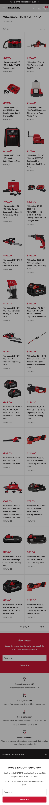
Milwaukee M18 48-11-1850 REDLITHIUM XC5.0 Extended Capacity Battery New (36, 312)
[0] (44, 8)
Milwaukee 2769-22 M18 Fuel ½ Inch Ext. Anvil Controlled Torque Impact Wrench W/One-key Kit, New (12, 511)
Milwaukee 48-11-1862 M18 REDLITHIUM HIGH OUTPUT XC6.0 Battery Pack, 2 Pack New (12, 413)
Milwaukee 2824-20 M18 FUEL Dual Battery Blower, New (11, 461)
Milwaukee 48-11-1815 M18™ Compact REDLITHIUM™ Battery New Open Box (36, 511)
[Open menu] (4, 8)
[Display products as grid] (41, 29)
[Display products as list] (45, 29)
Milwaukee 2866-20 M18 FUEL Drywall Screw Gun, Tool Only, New (36, 264)
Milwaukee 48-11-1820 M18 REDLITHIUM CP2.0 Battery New (36, 559)
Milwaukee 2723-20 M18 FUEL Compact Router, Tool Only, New (11, 312)
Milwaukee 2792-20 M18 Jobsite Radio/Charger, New (11, 158)
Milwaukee (7, 72)
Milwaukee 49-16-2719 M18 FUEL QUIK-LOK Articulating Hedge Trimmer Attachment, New (36, 362)
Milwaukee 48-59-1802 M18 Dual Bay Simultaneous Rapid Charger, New (11, 111)
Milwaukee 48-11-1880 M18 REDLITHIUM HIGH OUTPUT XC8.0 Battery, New (12, 609)
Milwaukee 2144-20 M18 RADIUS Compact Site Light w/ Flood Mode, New (36, 111)
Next (41, 627)
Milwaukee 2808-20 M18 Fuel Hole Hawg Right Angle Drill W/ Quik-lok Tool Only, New (36, 413)
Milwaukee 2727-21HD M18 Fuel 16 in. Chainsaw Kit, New (12, 263)
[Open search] (34, 8)
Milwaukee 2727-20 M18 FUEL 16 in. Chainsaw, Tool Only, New (12, 360)
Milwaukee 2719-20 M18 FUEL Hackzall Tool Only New (35, 65)
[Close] (45, 763)
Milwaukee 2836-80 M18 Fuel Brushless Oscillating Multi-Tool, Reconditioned (36, 609)
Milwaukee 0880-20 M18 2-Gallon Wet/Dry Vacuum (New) (12, 65)
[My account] (39, 8)
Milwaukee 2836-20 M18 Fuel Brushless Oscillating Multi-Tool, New (36, 462)
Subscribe (24, 799)
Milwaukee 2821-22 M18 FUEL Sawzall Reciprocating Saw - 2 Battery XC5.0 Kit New (12, 212)
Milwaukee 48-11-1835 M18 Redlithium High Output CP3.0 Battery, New (12, 560)
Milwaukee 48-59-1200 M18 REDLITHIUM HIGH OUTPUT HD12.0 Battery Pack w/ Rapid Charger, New (36, 213)
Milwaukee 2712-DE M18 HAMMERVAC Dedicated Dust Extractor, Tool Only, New (36, 161)
